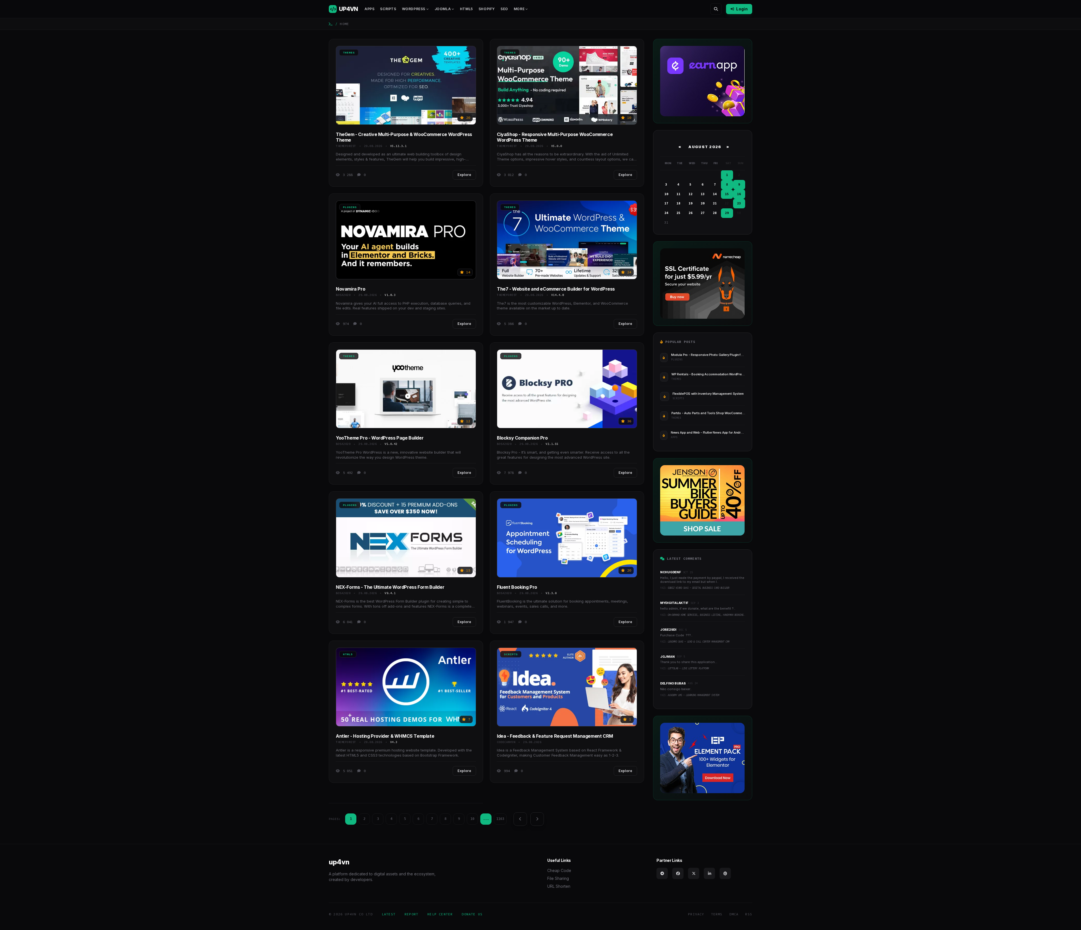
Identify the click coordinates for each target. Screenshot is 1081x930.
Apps (369, 9)
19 (691, 203)
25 (678, 213)
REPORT (411, 914)
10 (472, 819)
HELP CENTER (440, 914)
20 (703, 203)
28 (715, 213)
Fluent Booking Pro (517, 587)
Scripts (388, 9)
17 (666, 203)
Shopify (487, 9)
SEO (504, 9)
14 (715, 194)
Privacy (696, 914)
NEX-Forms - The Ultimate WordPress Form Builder (390, 587)
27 (703, 213)
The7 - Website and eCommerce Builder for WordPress (556, 289)
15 (727, 194)
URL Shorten (558, 886)
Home (344, 24)
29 (727, 213)
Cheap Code (559, 870)
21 (715, 203)
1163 (500, 819)
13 (703, 194)
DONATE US (472, 914)
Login (742, 8)
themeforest (346, 146)
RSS (748, 914)
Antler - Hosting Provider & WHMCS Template (385, 736)
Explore (464, 175)
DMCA (734, 914)
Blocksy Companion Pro (522, 438)
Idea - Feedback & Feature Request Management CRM (555, 736)
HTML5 (466, 9)
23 (739, 203)
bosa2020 (343, 295)
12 (691, 194)
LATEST (389, 914)
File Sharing (558, 878)
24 (666, 213)
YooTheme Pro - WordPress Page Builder (379, 438)
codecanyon (506, 742)
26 (691, 213)
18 (678, 203)
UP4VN (348, 9)
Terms (717, 914)
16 (739, 194)
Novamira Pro (350, 289)
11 (678, 194)
